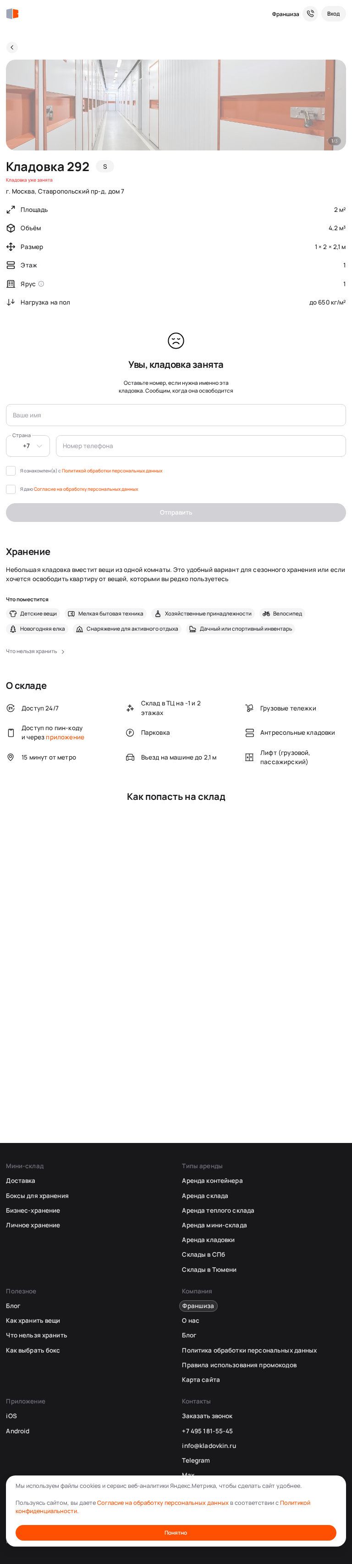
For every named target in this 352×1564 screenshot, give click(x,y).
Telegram (196, 1460)
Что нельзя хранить (36, 1335)
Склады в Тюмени (209, 1269)
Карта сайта (201, 1379)
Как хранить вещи (33, 1320)
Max (188, 1475)
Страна (21, 435)
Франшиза (285, 14)
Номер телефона (88, 446)
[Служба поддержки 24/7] (310, 14)
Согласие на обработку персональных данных (86, 489)
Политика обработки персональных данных (249, 1350)
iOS (11, 1416)
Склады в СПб (203, 1254)
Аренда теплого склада (218, 1210)
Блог (13, 1306)
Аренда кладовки (208, 1240)
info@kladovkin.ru (209, 1446)
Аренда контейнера (212, 1180)
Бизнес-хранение (33, 1210)
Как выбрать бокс (33, 1350)
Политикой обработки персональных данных (112, 470)
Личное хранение (33, 1225)
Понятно (176, 1532)
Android (17, 1431)
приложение (65, 737)
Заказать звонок (207, 1416)
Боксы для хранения (37, 1196)
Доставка (20, 1180)
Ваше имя (27, 415)
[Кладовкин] (12, 14)
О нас (190, 1320)
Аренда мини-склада (214, 1225)
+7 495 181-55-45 (207, 1431)
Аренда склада (205, 1196)
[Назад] (12, 47)
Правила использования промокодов (239, 1365)
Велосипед (287, 613)
